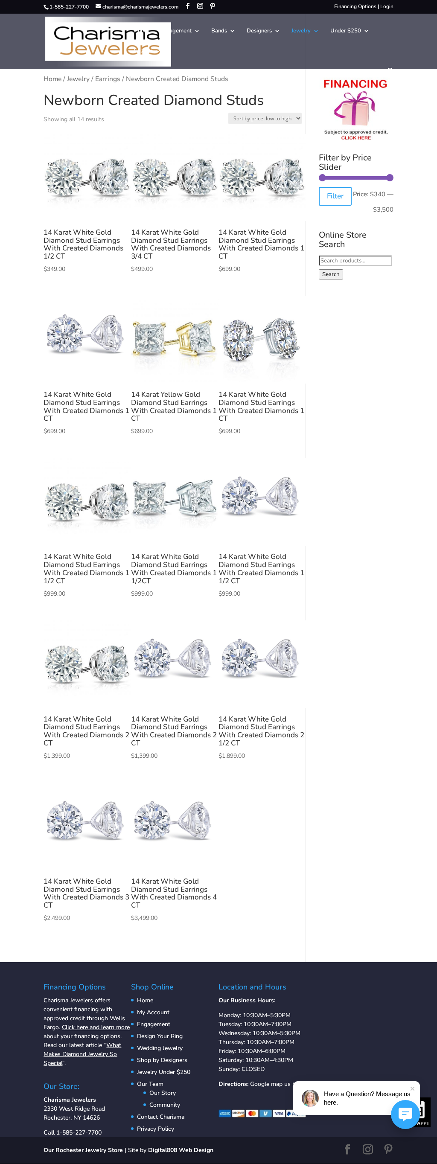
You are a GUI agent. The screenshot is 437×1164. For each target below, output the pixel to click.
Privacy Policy (155, 1129)
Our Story (162, 1093)
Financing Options (355, 6)
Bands (219, 31)
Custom (143, 51)
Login (386, 6)
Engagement (176, 31)
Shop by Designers (162, 1060)
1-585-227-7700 (79, 1133)
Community (164, 1105)
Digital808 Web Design (180, 1150)
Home (141, 31)
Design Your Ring (160, 1036)
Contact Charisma (160, 1117)
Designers (259, 31)
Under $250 (345, 31)
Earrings (107, 79)
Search (331, 274)
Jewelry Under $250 (163, 1072)
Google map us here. (277, 1084)
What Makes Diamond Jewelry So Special (82, 1054)
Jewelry (301, 31)
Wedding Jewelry (160, 1048)
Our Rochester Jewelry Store (83, 1150)
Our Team (150, 1084)
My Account (153, 1012)
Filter (335, 196)
